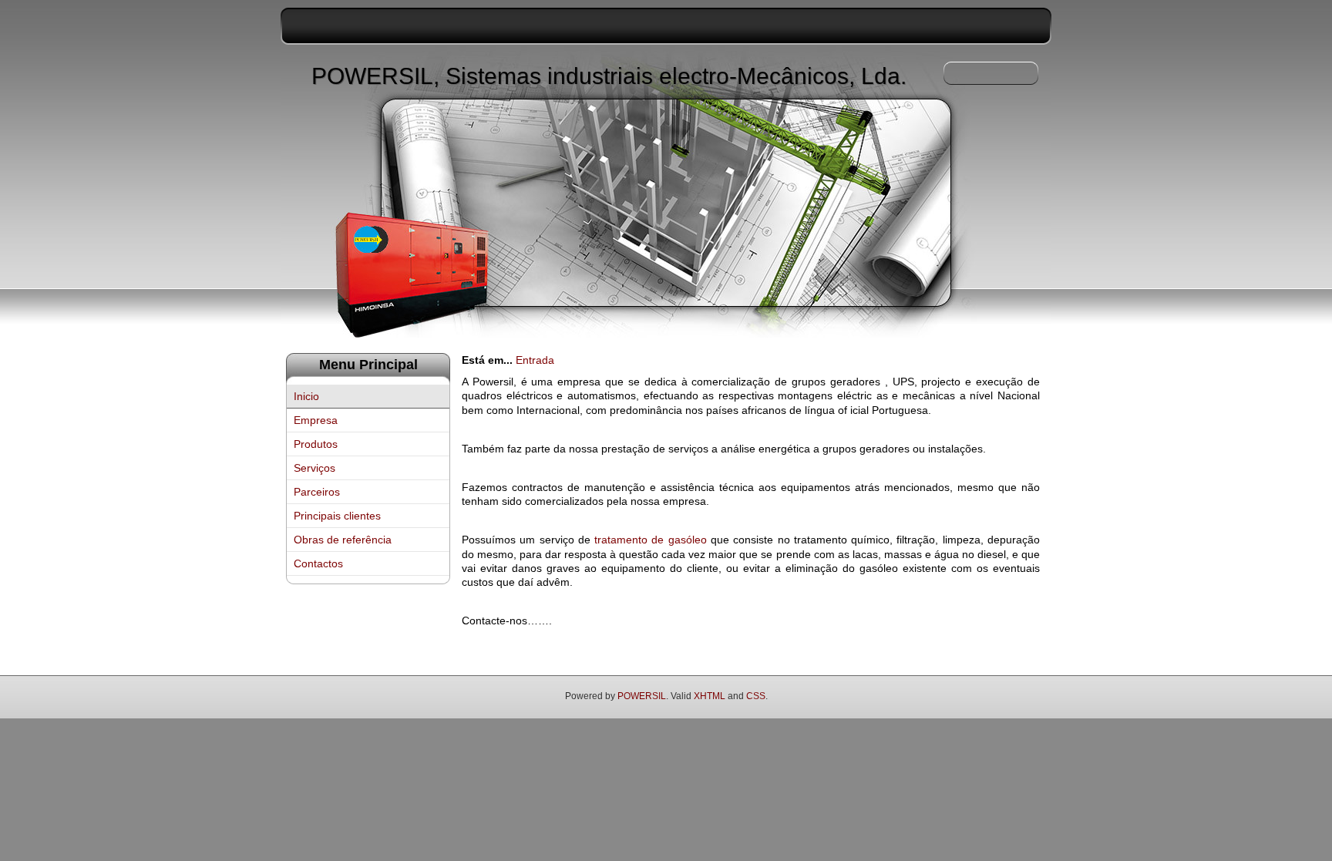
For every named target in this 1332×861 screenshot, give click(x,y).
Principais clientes (337, 516)
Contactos (318, 563)
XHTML (709, 696)
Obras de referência (343, 539)
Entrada (535, 360)
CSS (755, 696)
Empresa (316, 420)
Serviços (314, 468)
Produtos (316, 444)
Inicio (306, 396)
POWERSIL (641, 696)
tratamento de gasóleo (650, 539)
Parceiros (317, 492)
